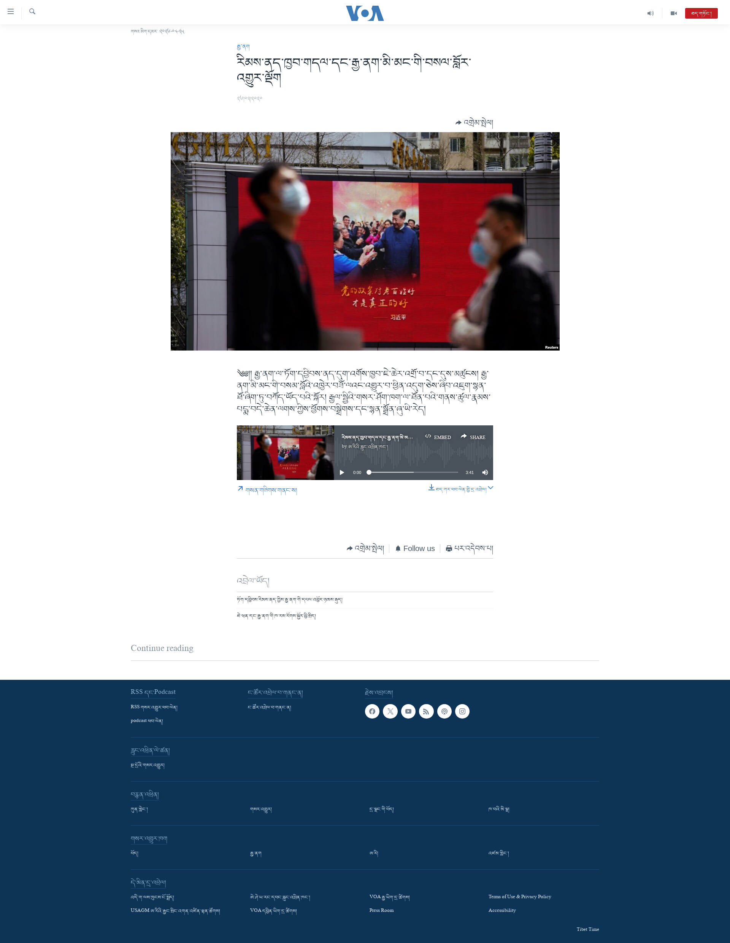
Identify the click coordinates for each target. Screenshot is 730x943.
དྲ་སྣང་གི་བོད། (382, 809)
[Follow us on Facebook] (372, 711)
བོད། (134, 854)
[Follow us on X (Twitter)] (390, 711)
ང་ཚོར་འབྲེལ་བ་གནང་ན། (269, 708)
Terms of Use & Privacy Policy (520, 898)
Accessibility (502, 911)
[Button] (474, 122)
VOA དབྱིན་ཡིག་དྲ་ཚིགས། (273, 911)
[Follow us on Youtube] (408, 711)
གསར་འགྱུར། (261, 809)
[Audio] (650, 13)
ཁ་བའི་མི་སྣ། (499, 809)
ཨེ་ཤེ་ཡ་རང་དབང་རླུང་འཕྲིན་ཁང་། (280, 898)
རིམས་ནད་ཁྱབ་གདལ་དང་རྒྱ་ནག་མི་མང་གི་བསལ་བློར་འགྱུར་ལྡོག (397, 438)
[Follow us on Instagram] (462, 711)
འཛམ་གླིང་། (499, 854)
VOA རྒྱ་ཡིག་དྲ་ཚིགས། (390, 898)
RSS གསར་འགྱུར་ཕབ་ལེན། (154, 708)
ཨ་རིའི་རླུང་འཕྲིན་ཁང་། (368, 447)
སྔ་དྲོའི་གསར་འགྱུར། (148, 765)
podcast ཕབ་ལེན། (147, 721)
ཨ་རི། (374, 854)
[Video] (673, 13)
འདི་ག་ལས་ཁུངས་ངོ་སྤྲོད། (152, 898)
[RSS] (426, 711)
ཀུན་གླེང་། (139, 809)
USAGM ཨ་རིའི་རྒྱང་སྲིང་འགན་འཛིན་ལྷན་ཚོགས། (175, 911)
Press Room (382, 911)
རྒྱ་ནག (243, 46)
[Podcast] (444, 711)
